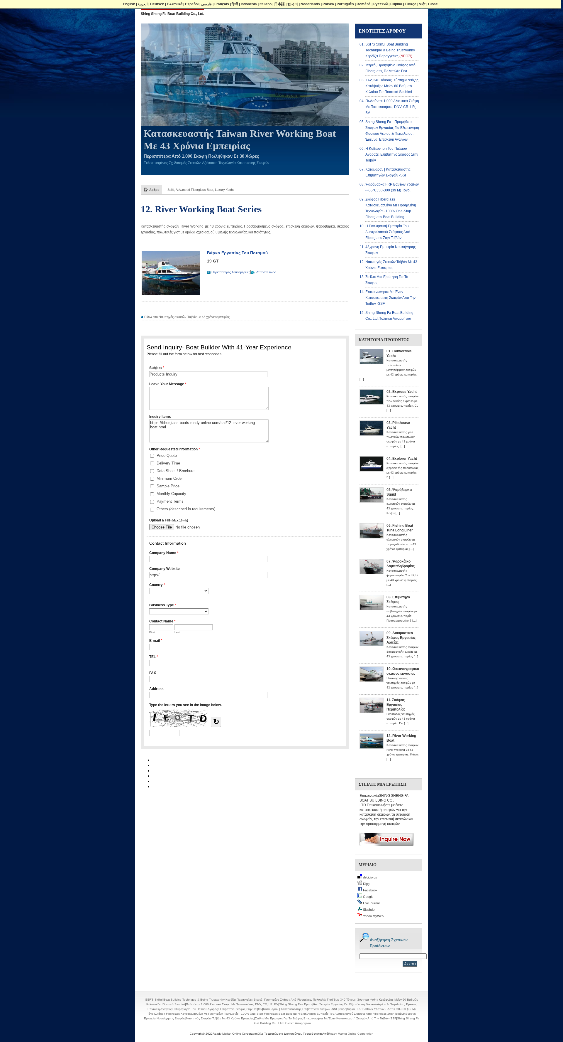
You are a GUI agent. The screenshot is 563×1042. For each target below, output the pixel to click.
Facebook (369, 890)
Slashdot (368, 909)
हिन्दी (235, 4)
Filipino (396, 4)
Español (192, 4)
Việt (422, 4)
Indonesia (249, 4)
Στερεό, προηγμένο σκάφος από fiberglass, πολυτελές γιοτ (293, 999)
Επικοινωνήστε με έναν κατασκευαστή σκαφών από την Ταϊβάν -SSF (390, 298)
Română (364, 4)
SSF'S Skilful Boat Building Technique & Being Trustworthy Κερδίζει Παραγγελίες (390, 50)
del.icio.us (369, 877)
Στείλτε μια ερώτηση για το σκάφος (279, 1018)
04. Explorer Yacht (401, 459)
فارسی (206, 4)
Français (221, 4)
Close (433, 4)
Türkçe (410, 4)
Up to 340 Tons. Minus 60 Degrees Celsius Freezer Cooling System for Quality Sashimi (230, 189)
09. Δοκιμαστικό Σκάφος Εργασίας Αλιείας (401, 637)
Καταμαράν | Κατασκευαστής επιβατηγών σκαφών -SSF (300, 1009)
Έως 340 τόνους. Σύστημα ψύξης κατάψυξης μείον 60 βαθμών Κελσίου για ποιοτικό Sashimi (391, 86)
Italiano (266, 4)
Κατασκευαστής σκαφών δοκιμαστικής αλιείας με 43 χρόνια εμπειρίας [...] (402, 651)
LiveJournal (370, 903)
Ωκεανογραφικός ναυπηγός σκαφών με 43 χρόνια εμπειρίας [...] (402, 682)
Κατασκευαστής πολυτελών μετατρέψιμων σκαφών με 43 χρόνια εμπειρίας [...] (388, 370)
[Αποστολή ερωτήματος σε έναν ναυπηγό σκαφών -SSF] (384, 848)
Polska (328, 4)
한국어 (292, 4)
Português (345, 4)
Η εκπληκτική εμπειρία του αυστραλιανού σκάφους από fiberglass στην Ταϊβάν (387, 232)
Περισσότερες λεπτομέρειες (230, 272)
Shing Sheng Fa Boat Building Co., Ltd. (172, 14)
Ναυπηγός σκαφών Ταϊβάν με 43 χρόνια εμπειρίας (194, 317)
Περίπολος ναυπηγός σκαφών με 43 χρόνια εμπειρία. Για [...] (400, 718)
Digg (365, 884)
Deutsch (157, 4)
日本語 (279, 4)
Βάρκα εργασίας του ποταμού (237, 252)
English (129, 4)
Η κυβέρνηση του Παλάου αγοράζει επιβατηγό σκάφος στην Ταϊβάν (391, 154)
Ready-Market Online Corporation (350, 1033)
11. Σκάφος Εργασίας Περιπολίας (395, 704)
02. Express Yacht (401, 392)
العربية (142, 4)
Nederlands (310, 4)
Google (367, 896)
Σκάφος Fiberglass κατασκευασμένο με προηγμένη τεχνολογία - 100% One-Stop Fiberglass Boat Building (226, 1013)
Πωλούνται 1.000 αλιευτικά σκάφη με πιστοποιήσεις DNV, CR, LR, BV (392, 107)
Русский (380, 4)
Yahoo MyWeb (373, 916)
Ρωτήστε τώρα (266, 272)
